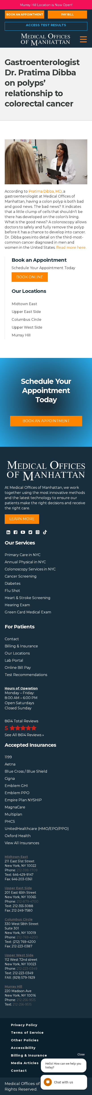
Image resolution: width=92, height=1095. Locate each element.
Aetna (10, 764)
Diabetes (12, 583)
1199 (8, 757)
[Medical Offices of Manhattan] (45, 39)
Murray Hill (21, 335)
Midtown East (24, 304)
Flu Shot (12, 591)
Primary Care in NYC (22, 555)
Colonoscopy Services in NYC (30, 569)
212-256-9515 (26, 1000)
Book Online (29, 277)
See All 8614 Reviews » (24, 735)
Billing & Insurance (21, 646)
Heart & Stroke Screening (27, 598)
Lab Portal (14, 660)
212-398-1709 (27, 870)
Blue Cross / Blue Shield (26, 771)
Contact (12, 639)
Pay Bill (67, 14)
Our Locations (17, 653)
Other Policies (25, 1040)
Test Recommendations (26, 675)
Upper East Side (26, 312)
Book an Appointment (24, 14)
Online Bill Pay (18, 668)
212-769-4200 (27, 937)
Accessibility (23, 1048)
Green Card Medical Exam (28, 612)
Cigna (10, 778)
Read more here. (71, 247)
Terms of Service (27, 1033)
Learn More (21, 519)
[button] (83, 39)
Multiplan (13, 814)
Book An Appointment (46, 421)
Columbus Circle (26, 319)
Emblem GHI (16, 786)
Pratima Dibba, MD (45, 191)
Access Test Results (46, 25)
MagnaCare (15, 807)
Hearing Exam (17, 605)
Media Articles (25, 1063)
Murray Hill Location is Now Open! (46, 5)
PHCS (10, 821)
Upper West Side (27, 327)
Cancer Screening (21, 576)
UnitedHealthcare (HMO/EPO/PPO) (37, 829)
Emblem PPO (17, 793)
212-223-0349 (27, 969)
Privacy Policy (24, 1025)
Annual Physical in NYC (25, 562)
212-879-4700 (27, 901)
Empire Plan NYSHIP (23, 800)
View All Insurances (22, 843)
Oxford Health (18, 836)
